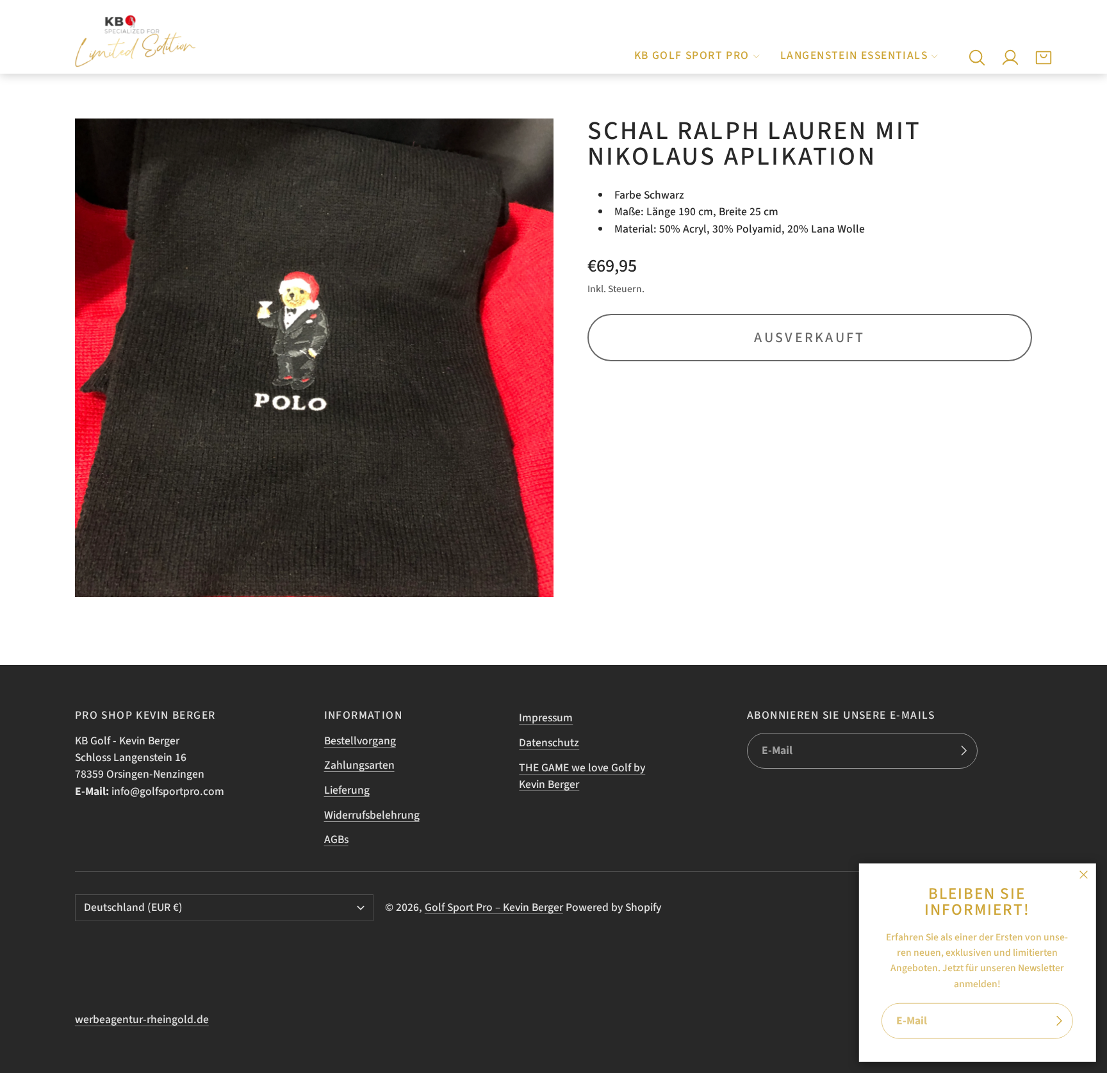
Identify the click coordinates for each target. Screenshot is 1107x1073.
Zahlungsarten (359, 765)
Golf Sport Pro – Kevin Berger (494, 907)
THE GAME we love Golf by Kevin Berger (582, 776)
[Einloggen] (1010, 57)
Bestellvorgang (360, 741)
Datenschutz (549, 743)
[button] (977, 57)
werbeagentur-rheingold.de (142, 1020)
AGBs (336, 839)
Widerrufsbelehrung (372, 815)
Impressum (546, 718)
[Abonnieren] (1059, 1021)
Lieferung (347, 790)
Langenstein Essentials (854, 55)
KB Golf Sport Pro (692, 55)
